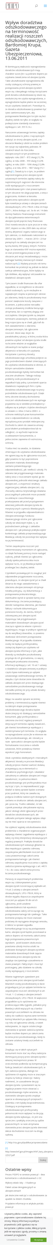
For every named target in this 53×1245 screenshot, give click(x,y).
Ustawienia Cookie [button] (16, 1239)
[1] (13, 171)
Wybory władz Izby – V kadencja (20, 1182)
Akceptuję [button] (38, 1239)
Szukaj (43, 1160)
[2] (19, 263)
